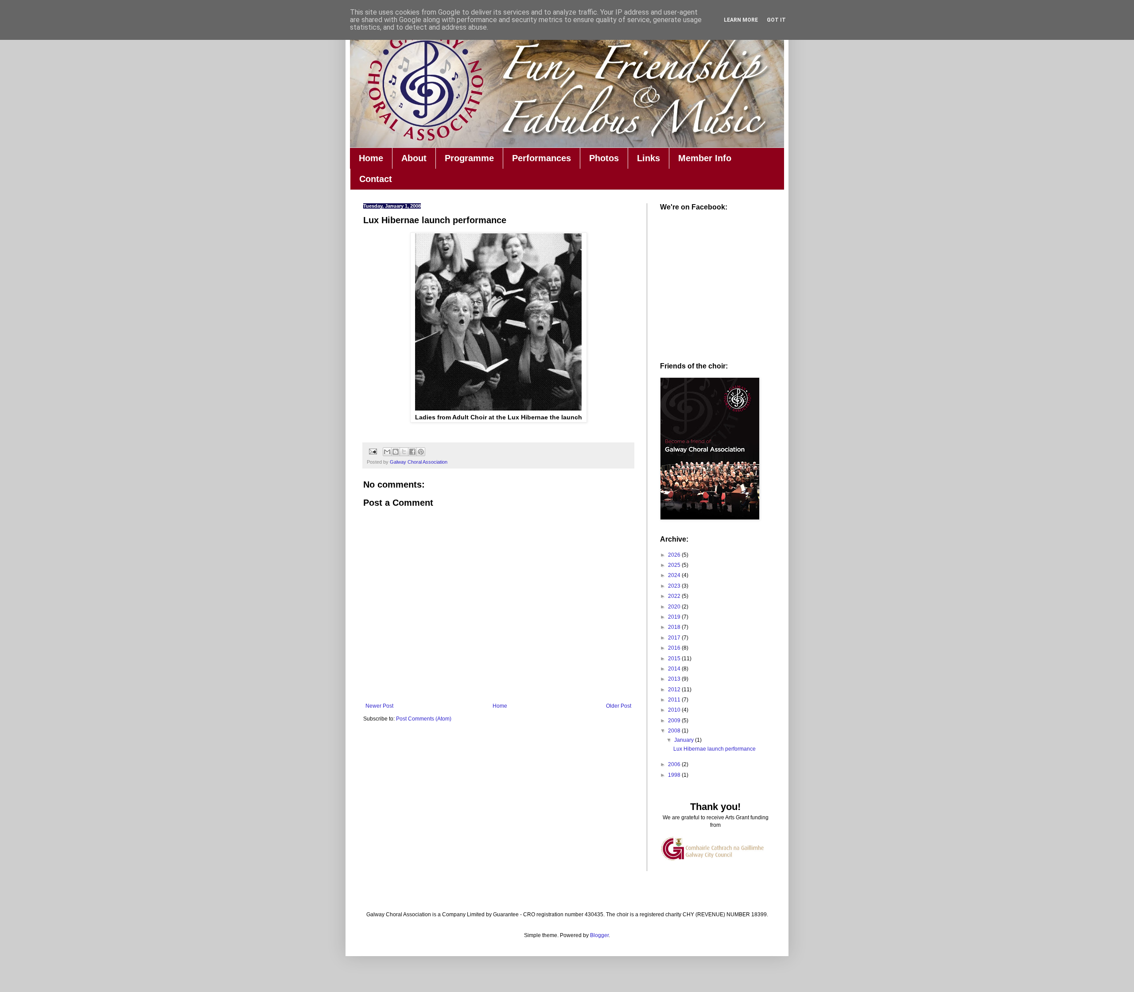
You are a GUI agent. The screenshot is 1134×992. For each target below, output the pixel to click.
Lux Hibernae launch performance (714, 749)
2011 (675, 700)
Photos (604, 158)
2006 (675, 764)
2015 (675, 658)
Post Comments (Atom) (423, 719)
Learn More (741, 20)
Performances (541, 158)
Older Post (618, 706)
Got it (776, 20)
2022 (675, 596)
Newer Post (379, 706)
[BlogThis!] (395, 451)
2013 (675, 679)
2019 (675, 617)
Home (371, 158)
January (684, 740)
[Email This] (387, 451)
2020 (675, 607)
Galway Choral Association (418, 462)
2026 (675, 555)
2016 (675, 648)
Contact (375, 179)
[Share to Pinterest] (420, 451)
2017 (675, 638)
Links (648, 158)
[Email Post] (372, 451)
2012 (675, 689)
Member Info (704, 158)
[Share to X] (404, 451)
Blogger (599, 935)
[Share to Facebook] (412, 451)
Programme (469, 158)
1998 (675, 775)
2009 (675, 720)
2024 (675, 575)
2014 (675, 669)
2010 (675, 710)
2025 (675, 565)
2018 (675, 627)
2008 (675, 731)
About (414, 158)
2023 (675, 586)
